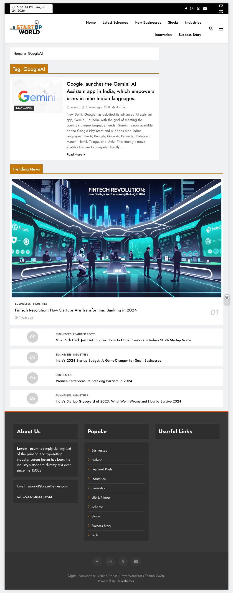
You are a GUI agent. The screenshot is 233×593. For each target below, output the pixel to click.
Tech (94, 535)
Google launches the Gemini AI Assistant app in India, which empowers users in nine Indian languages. (110, 91)
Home (91, 22)
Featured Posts (84, 334)
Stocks (173, 22)
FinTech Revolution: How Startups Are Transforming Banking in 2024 (76, 310)
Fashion (96, 459)
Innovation (163, 34)
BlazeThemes (125, 581)
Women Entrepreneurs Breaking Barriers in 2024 (94, 380)
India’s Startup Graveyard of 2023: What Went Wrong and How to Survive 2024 (118, 401)
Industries (193, 22)
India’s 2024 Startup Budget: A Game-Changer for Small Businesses (108, 360)
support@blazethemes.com (48, 486)
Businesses (23, 304)
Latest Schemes (115, 22)
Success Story (190, 34)
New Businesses (148, 22)
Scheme (97, 506)
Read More (74, 154)
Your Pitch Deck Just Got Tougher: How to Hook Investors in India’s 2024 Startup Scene (123, 340)
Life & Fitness (101, 497)
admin (75, 107)
